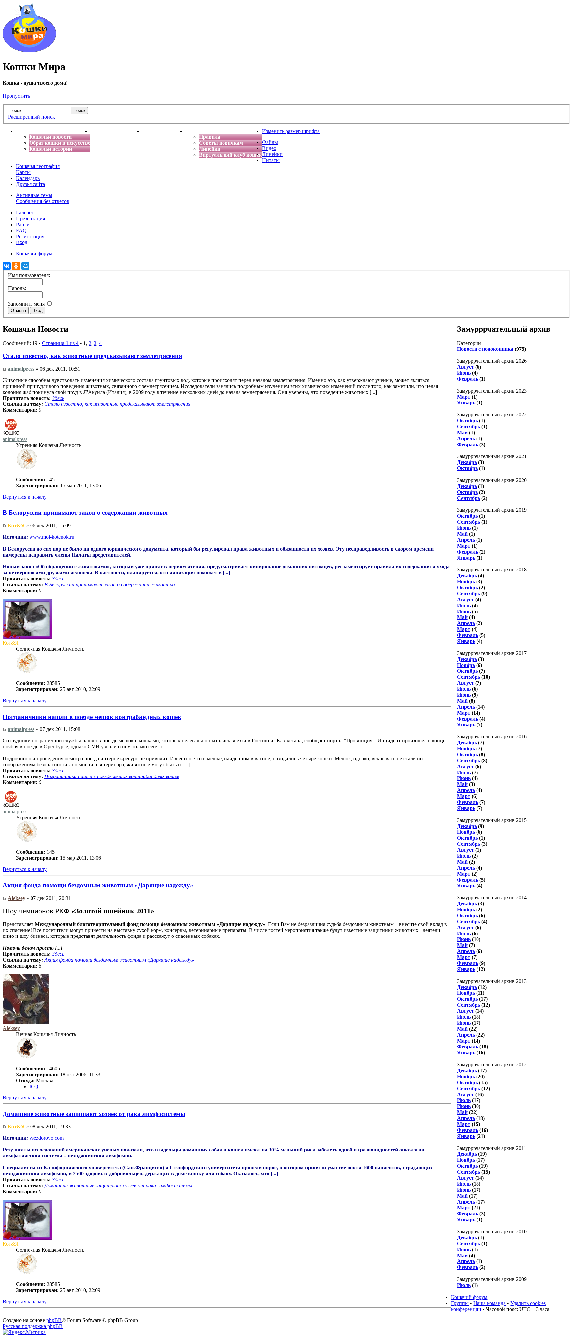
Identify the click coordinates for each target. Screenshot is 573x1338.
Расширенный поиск (31, 117)
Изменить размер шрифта (291, 131)
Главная (26, 131)
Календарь (28, 178)
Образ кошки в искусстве (59, 143)
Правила (209, 137)
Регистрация (30, 236)
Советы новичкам (221, 143)
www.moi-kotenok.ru (51, 537)
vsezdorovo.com (46, 1138)
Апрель (466, 438)
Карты (23, 172)
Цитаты (271, 160)
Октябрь (467, 420)
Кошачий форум (469, 1297)
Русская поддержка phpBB (33, 1326)
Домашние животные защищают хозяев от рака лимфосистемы (94, 1113)
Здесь (58, 398)
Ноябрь (466, 581)
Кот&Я (16, 525)
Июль (464, 605)
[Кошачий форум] (29, 50)
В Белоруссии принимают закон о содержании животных (85, 512)
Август (465, 367)
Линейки (209, 149)
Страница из (60, 343)
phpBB (54, 1320)
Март (463, 397)
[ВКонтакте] (7, 266)
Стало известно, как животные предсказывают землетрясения (92, 355)
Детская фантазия (164, 131)
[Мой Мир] (25, 266)
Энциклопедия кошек (116, 131)
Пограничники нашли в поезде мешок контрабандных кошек (92, 716)
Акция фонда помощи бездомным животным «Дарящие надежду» (98, 885)
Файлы (270, 142)
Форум (194, 131)
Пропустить (16, 96)
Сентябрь (468, 426)
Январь (466, 402)
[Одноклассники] (16, 266)
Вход (21, 242)
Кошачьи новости (50, 137)
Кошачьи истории (50, 149)
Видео (269, 148)
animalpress (21, 369)
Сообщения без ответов (42, 201)
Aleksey (16, 898)
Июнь (464, 373)
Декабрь (467, 462)
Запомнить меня (27, 304)
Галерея (24, 212)
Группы (460, 1303)
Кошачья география (38, 166)
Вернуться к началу (25, 497)
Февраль (467, 379)
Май (462, 432)
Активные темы (34, 195)
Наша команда (489, 1303)
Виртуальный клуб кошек (230, 155)
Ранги (23, 224)
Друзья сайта (30, 184)
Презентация (30, 218)
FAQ (21, 230)
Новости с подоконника (485, 349)
